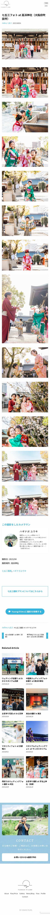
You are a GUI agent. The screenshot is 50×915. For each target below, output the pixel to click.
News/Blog (30, 893)
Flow (37, 893)
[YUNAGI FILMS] (5, 4)
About (6, 893)
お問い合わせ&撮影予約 (25, 857)
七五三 (9, 23)
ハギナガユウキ (19, 570)
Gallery (4, 23)
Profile (43, 893)
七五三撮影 (7, 570)
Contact (25, 896)
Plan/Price (14, 893)
